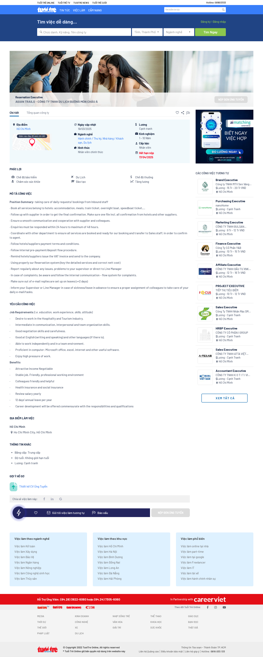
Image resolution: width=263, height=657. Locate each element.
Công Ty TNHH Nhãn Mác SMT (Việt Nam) (233, 311)
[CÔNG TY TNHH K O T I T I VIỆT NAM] (205, 377)
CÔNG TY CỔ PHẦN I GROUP (232, 332)
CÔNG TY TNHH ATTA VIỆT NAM (231, 354)
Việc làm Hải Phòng (109, 578)
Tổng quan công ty (38, 112)
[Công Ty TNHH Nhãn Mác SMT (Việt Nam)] (205, 313)
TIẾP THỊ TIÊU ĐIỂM (227, 290)
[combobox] (84, 32)
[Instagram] (215, 607)
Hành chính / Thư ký (89, 138)
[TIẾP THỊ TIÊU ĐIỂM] (205, 292)
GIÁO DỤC (193, 616)
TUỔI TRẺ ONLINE (45, 2)
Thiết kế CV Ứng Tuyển (33, 486)
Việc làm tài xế (190, 573)
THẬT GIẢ (193, 627)
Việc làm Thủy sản (25, 578)
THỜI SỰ (41, 621)
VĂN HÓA (117, 621)
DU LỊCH (79, 633)
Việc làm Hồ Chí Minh (110, 546)
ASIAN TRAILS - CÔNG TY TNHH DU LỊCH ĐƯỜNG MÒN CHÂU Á (56, 101)
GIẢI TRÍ (117, 627)
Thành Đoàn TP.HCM (215, 647)
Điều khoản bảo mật (172, 651)
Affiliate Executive (228, 264)
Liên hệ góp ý (192, 651)
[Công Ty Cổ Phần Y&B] (205, 250)
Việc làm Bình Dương (110, 557)
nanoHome (222, 205)
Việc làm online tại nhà (195, 546)
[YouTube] (224, 607)
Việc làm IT (187, 567)
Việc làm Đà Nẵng (108, 573)
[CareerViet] (209, 599)
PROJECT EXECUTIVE (230, 286)
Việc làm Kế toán (24, 546)
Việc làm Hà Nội (107, 551)
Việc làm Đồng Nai (109, 562)
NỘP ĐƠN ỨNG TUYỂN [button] (231, 99)
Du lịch (88, 142)
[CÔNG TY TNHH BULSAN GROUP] (205, 229)
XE (76, 627)
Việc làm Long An (108, 567)
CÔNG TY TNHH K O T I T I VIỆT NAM (233, 375)
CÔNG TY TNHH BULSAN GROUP (230, 227)
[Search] (223, 9)
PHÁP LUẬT (43, 633)
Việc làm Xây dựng (25, 551)
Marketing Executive (229, 222)
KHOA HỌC (156, 621)
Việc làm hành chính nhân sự (198, 578)
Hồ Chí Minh (24, 129)
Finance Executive (228, 243)
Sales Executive (226, 307)
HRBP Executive (226, 328)
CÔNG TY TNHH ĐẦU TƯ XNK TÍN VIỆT (232, 269)
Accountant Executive (231, 370)
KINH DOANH (82, 616)
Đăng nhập (219, 21)
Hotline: (213, 651)
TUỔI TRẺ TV (64, 2)
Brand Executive (227, 180)
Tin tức (64, 10)
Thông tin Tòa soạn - (192, 647)
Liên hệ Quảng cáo (149, 651)
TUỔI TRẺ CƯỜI (99, 2)
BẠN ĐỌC (193, 621)
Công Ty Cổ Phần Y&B (228, 247)
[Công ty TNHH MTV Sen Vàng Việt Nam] (205, 186)
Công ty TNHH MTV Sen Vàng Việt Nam (232, 184)
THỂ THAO (155, 616)
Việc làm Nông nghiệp (27, 567)
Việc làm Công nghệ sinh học (32, 573)
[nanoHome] (205, 207)
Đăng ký (206, 21)
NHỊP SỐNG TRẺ (121, 616)
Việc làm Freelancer (193, 562)
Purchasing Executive (230, 201)
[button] (177, 112)
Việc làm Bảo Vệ (24, 557)
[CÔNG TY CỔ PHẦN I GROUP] (205, 335)
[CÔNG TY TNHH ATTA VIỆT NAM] (205, 356)
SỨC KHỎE (156, 627)
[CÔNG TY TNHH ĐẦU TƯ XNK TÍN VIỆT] (205, 271)
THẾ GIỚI (41, 627)
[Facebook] (208, 607)
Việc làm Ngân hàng (26, 562)
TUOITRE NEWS (81, 2)
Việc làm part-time (192, 551)
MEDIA (40, 616)
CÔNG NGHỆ (81, 621)
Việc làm (79, 10)
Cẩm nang (95, 10)
